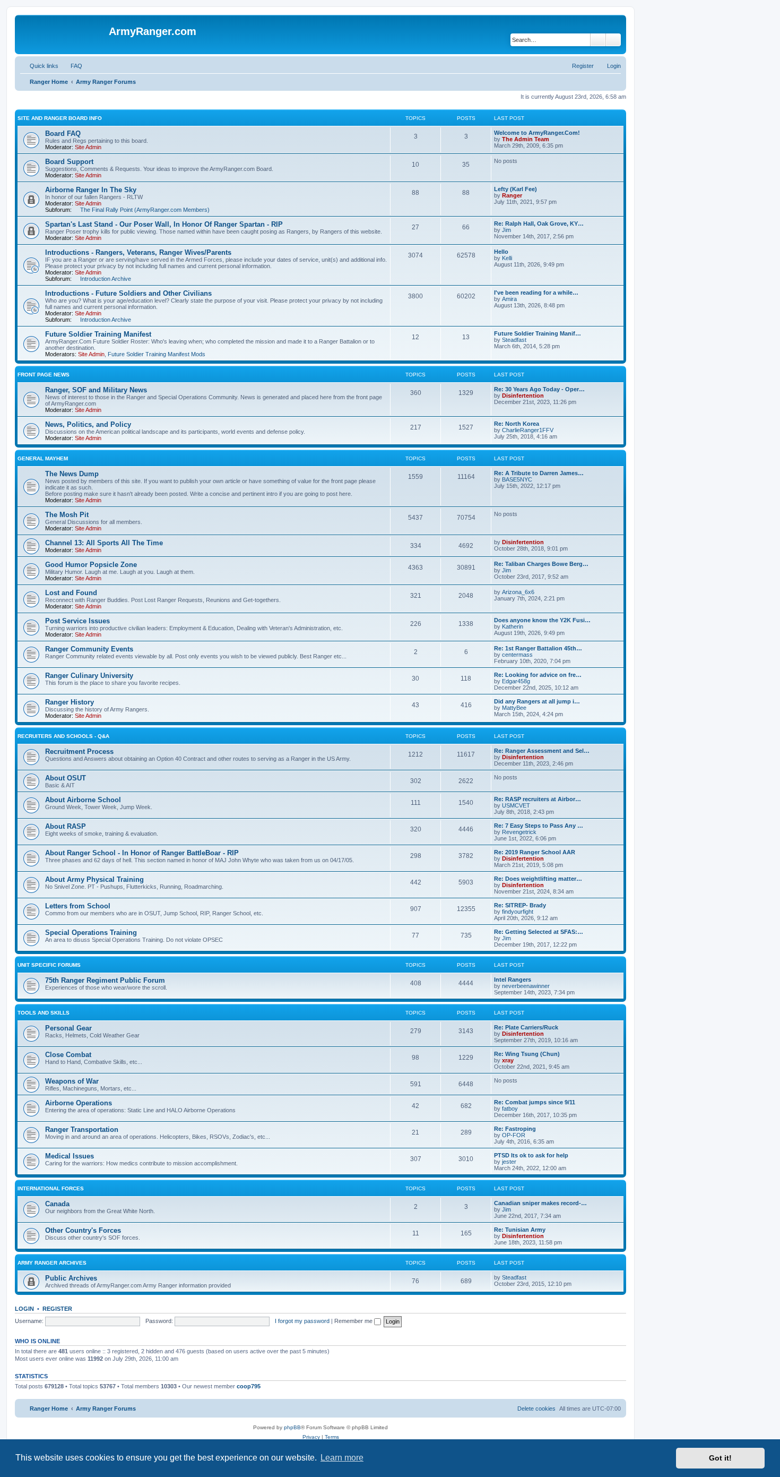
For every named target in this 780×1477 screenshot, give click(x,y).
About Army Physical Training (94, 879)
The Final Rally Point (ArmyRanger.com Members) (145, 210)
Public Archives (71, 1278)
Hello (501, 251)
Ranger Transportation (81, 1129)
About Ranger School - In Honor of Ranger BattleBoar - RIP (142, 853)
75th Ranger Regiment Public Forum (105, 980)
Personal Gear (68, 1028)
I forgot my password (302, 1321)
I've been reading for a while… (536, 292)
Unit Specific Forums (49, 965)
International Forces (51, 1188)
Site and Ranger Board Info (60, 118)
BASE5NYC (517, 479)
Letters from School (77, 906)
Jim (506, 230)
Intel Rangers (512, 979)
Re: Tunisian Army (519, 1229)
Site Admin (88, 147)
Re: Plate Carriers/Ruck (526, 1027)
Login (24, 1309)
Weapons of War (72, 1081)
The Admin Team (525, 139)
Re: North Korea (516, 423)
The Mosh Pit (67, 515)
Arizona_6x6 (518, 592)
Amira (509, 299)
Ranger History (69, 702)
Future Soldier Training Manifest (98, 334)
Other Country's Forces (83, 1230)
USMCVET (516, 805)
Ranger (512, 195)
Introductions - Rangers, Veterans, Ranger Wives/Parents (138, 252)
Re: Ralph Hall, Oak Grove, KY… (539, 223)
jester (509, 1161)
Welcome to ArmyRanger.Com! (537, 133)
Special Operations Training (91, 933)
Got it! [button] (720, 1458)
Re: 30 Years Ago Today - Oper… (539, 389)
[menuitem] (71, 65)
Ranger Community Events (89, 649)
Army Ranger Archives (52, 1263)
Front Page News (44, 374)
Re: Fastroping (515, 1129)
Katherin (512, 626)
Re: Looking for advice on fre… (538, 675)
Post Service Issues (77, 621)
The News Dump (72, 474)
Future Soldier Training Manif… (537, 333)
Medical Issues (69, 1156)
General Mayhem (43, 458)
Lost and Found (71, 593)
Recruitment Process (79, 751)
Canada (57, 1204)
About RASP (65, 826)
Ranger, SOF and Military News (96, 390)
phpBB (292, 1427)
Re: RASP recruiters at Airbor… (537, 799)
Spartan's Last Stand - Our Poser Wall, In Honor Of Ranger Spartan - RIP (164, 224)
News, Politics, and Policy (88, 424)
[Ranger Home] (63, 34)
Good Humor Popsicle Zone (91, 565)
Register (57, 1309)
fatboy (510, 1108)
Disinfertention (523, 395)
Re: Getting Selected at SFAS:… (538, 932)
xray (508, 1060)
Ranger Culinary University (89, 676)
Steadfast (514, 340)
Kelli (507, 258)
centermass (517, 654)
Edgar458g (516, 681)
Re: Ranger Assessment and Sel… (542, 751)
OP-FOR (513, 1135)
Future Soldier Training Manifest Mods (156, 354)
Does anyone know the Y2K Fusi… (542, 620)
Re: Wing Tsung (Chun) (527, 1054)
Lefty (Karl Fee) (515, 189)
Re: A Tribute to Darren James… (539, 473)
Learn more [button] (341, 1457)
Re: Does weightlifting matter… (538, 878)
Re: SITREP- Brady (520, 905)
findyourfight (517, 911)
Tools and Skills (44, 1013)
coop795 (249, 1386)
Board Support (69, 162)
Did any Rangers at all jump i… (537, 701)
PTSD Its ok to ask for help (531, 1155)
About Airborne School (83, 800)
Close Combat (68, 1055)
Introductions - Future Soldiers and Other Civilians (128, 293)
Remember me (354, 1321)
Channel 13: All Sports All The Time (104, 543)
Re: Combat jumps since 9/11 (534, 1102)
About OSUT (65, 778)
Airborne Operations (78, 1103)
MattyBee (514, 708)
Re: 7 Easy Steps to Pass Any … (538, 825)
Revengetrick (519, 832)
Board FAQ (63, 134)
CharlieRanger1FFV (527, 430)
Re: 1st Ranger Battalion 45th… (538, 648)
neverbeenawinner (526, 986)
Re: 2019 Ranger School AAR (534, 852)
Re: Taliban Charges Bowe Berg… (541, 564)
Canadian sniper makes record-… (540, 1203)
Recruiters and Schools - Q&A (63, 736)
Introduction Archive (105, 279)
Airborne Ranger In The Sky (90, 190)
